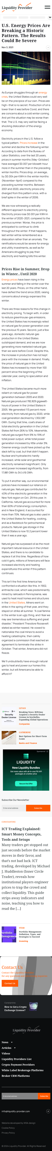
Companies (24, 724)
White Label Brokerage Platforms (23, 1070)
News (5, 1042)
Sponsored (41, 751)
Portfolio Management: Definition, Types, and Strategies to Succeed (30, 934)
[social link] (48, 1111)
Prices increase (28, 142)
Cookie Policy (8, 1128)
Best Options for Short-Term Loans (33, 737)
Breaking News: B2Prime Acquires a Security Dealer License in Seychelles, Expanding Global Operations (33, 716)
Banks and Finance (28, 743)
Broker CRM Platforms (16, 1075)
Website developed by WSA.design (18, 1123)
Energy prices (9, 279)
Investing (23, 941)
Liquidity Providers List (16, 1059)
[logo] (17, 7)
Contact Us (10, 983)
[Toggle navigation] (47, 9)
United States (17, 602)
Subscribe (38, 808)
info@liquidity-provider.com (16, 1111)
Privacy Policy (8, 1132)
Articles (6, 1047)
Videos (6, 1053)
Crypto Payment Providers (18, 1064)
